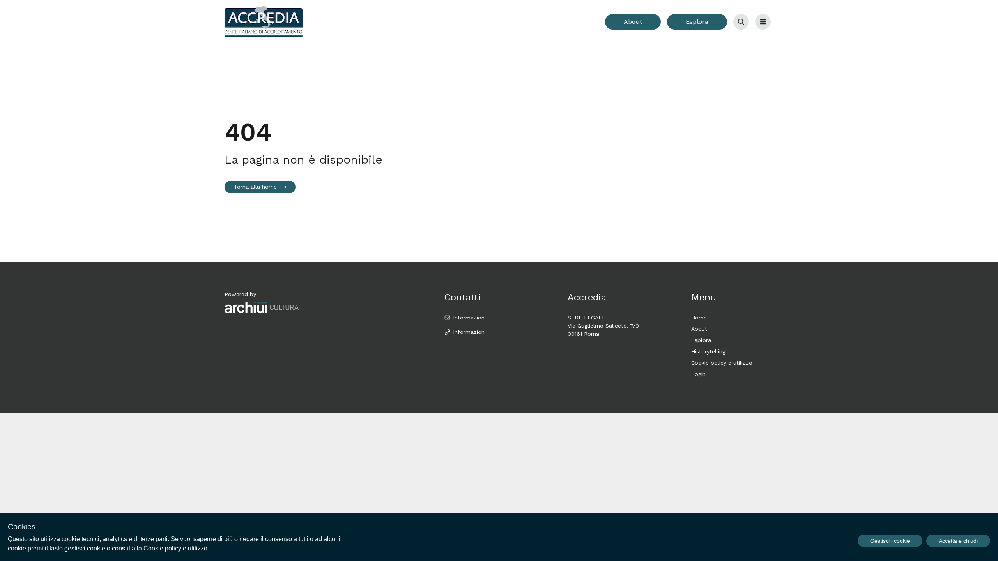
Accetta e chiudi (958, 541)
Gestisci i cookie (890, 541)
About (633, 21)
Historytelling (708, 351)
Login (698, 374)
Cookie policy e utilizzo (721, 363)
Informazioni (468, 317)
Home (699, 317)
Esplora (697, 21)
